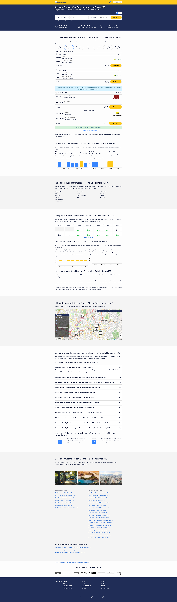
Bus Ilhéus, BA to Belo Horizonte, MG (97, 505)
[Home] (61, 2)
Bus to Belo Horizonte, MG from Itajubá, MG (98, 507)
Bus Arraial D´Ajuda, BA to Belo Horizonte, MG (99, 495)
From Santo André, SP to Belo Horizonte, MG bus (99, 535)
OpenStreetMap (114, 339)
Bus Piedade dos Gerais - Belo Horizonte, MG (99, 527)
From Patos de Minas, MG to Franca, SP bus (65, 495)
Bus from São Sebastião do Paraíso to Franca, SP (66, 507)
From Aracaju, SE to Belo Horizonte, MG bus (98, 492)
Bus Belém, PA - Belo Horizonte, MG (96, 500)
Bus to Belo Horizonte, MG (84, 562)
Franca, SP (102, 311)
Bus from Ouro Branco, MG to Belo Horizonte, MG (100, 522)
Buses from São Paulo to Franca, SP (63, 505)
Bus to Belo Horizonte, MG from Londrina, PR (99, 515)
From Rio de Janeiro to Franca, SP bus (64, 502)
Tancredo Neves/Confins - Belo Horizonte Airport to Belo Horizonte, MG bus (73, 547)
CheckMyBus (58, 562)
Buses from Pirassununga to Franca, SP (64, 497)
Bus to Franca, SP (73, 562)
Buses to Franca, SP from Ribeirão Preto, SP (65, 500)
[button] (100, 333)
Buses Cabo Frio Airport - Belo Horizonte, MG (66, 550)
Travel (84, 588)
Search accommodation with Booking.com (66, 21)
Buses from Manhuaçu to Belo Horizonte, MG (99, 517)
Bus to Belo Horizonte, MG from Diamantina (98, 502)
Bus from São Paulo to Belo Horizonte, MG (98, 537)
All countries (105, 588)
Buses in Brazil (64, 562)
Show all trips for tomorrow (89, 130)
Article (103, 586)
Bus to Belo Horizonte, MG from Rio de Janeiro (99, 532)
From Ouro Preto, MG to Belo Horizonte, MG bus (99, 525)
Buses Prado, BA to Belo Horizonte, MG (97, 530)
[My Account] (109, 2)
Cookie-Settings (86, 586)
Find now (116, 65)
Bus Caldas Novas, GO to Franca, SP (63, 492)
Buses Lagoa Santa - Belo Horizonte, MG (97, 512)
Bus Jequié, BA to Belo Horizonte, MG (97, 510)
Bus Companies (67, 588)
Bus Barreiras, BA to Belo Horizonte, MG (97, 497)
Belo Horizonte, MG (115, 311)
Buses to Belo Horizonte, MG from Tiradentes (99, 540)
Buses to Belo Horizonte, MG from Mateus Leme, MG (100, 520)
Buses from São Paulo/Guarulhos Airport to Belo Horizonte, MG (70, 552)
